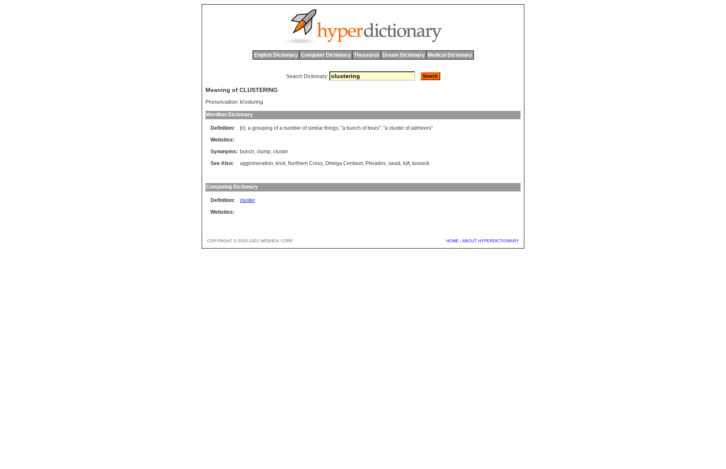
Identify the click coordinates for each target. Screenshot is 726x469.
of (276, 128)
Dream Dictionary (403, 55)
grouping (262, 128)
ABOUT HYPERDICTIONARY (490, 240)
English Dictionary (276, 55)
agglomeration (256, 163)
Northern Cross (305, 163)
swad (394, 163)
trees (373, 128)
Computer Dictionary (326, 55)
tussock (420, 163)
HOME (452, 240)
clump (264, 152)
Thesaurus (366, 55)
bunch (354, 128)
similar (315, 128)
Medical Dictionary (450, 55)
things (331, 128)
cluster (396, 128)
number (292, 128)
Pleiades (376, 163)
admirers (421, 128)
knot (280, 163)
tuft (406, 163)
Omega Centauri (344, 163)
